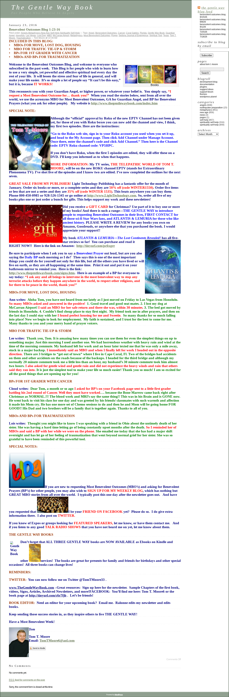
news (202, 115)
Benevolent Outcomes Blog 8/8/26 (213, 20)
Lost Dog (41, 35)
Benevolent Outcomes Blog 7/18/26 (213, 35)
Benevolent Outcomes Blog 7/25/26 (213, 30)
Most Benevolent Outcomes (97, 35)
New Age (45, 33)
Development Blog (208, 82)
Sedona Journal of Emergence (133, 35)
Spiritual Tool (155, 35)
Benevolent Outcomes (106, 33)
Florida (143, 33)
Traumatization (23, 38)
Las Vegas (31, 35)
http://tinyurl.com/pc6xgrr (95, 246)
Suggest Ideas (206, 89)
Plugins (203, 87)
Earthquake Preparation (211, 107)
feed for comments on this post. (27, 679)
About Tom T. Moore (209, 64)
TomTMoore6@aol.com (57, 640)
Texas (166, 35)
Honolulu (20, 35)
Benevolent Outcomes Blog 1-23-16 (34, 29)
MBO (49, 35)
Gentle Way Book (156, 33)
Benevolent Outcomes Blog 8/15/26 (213, 15)
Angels (24, 33)
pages (203, 117)
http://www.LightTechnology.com (111, 195)
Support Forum (206, 92)
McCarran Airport (61, 35)
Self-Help (54, 33)
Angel (91, 33)
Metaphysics (34, 33)
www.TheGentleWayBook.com (31, 587)
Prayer (114, 35)
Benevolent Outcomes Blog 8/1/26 (213, 25)
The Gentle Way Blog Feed (211, 9)
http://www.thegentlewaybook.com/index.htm (124, 103)
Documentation (207, 84)
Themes (203, 94)
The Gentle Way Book (52, 7)
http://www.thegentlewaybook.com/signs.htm (42, 273)
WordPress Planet (208, 96)
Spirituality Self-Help (70, 33)
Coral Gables (132, 33)
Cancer (121, 33)
